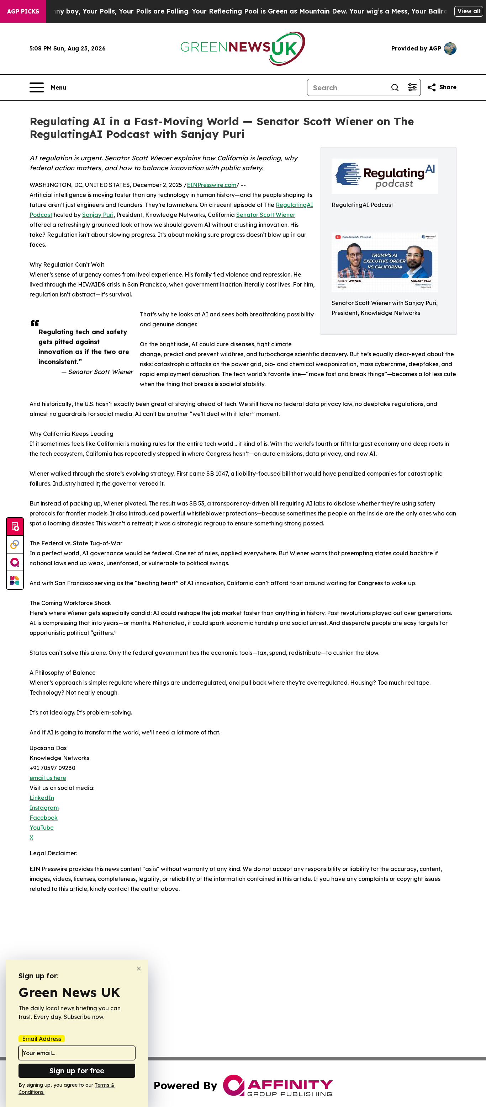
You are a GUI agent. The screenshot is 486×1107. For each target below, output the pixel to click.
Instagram (44, 807)
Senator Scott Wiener (265, 214)
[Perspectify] (15, 545)
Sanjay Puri (97, 214)
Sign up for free (76, 1070)
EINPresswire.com (211, 184)
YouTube (42, 827)
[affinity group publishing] (15, 562)
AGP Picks (23, 11)
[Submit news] (15, 527)
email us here (48, 777)
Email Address (41, 1038)
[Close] (139, 968)
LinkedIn (42, 797)
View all (469, 11)
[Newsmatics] (15, 580)
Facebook (44, 817)
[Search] (394, 87)
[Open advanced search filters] (412, 87)
